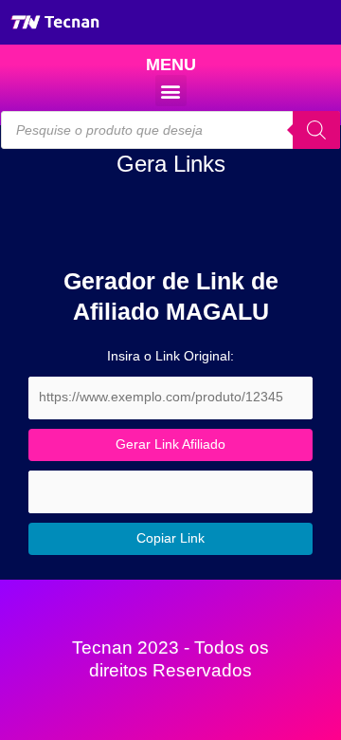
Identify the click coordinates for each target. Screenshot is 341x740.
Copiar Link (170, 538)
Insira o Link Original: (170, 356)
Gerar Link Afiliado (170, 444)
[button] (171, 90)
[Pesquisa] (316, 130)
